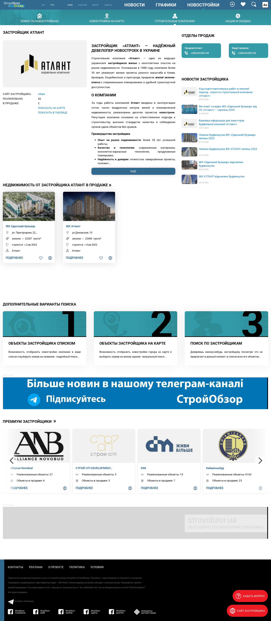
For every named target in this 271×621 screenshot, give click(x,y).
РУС (52, 5)
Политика (77, 567)
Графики (166, 5)
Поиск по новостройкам (39, 20)
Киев (70, 5)
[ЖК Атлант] (89, 206)
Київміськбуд (215, 468)
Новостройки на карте (106, 20)
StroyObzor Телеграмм (24, 601)
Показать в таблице (52, 112)
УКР (43, 5)
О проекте (56, 567)
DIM (143, 468)
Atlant (41, 94)
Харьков (82, 5)
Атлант (16, 250)
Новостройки (203, 5)
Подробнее (14, 258)
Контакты (15, 567)
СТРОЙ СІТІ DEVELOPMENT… (94, 468)
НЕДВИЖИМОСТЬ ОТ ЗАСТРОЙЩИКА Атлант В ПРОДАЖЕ (57, 184)
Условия (97, 567)
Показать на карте (51, 108)
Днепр (95, 5)
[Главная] (14, 4)
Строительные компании (175, 20)
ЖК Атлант (73, 226)
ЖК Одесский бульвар (20, 226)
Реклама (36, 567)
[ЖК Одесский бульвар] (29, 206)
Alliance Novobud (21, 468)
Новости (134, 5)
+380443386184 (200, 53)
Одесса (108, 5)
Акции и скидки (237, 20)
